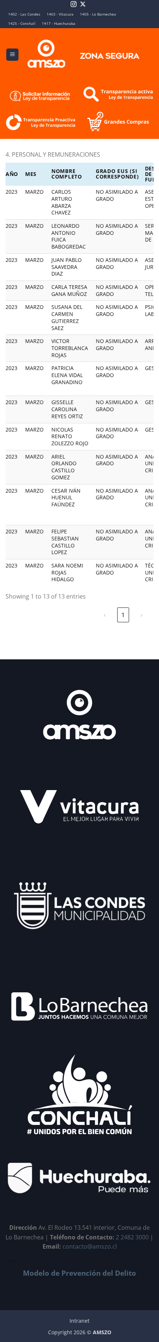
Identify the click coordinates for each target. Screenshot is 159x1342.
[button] (12, 55)
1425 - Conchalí (21, 23)
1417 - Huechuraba (58, 23)
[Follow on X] (83, 4)
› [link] (142, 615)
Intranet (79, 1320)
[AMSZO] (84, 55)
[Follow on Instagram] (74, 4)
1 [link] (123, 615)
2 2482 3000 (132, 1237)
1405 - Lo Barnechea (98, 14)
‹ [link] (105, 615)
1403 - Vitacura (60, 14)
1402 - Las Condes (24, 14)
